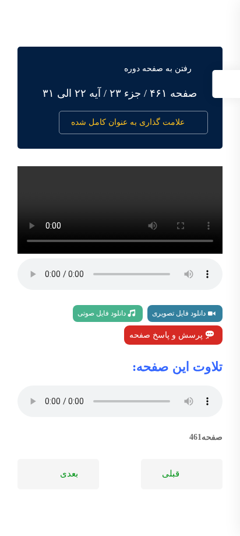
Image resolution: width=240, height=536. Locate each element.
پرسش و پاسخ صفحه (167, 335)
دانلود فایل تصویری (179, 313)
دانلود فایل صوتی (102, 313)
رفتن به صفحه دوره (158, 68)
